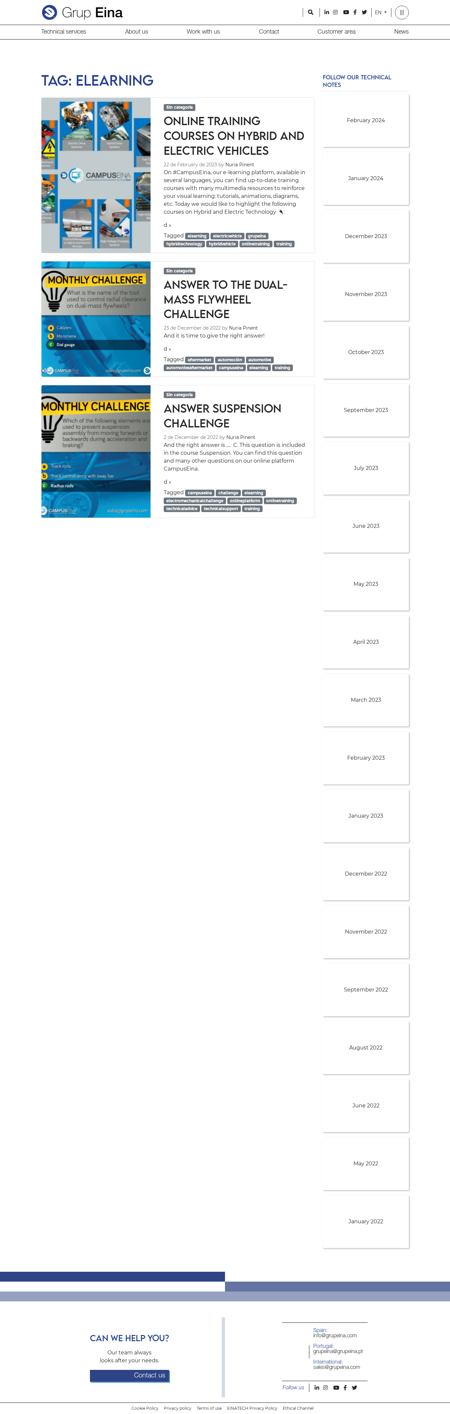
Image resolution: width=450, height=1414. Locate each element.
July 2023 (366, 468)
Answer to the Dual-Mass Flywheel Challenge (226, 299)
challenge (228, 492)
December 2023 (366, 236)
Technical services (63, 32)
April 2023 (366, 642)
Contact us (149, 1376)
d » (167, 225)
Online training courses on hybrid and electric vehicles (234, 135)
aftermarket (199, 359)
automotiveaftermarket (189, 367)
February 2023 (366, 758)
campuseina (231, 367)
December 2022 (366, 874)
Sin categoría (179, 107)
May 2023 (365, 584)
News (401, 32)
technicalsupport (221, 508)
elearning (197, 235)
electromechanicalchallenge (194, 500)
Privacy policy (177, 1408)
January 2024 (365, 178)
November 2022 (366, 932)
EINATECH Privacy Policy (252, 1408)
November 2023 (366, 294)
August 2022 (365, 1048)
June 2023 (366, 526)
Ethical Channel (298, 1408)
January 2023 (366, 816)
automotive (259, 359)
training (284, 243)
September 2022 (366, 990)
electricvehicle (227, 235)
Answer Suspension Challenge (222, 415)
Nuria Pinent (239, 165)
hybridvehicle (222, 243)
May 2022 (365, 1163)
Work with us (203, 32)
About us (136, 32)
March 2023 (366, 700)
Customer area (336, 32)
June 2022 (366, 1105)
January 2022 (366, 1221)
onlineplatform (245, 500)
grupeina (257, 235)
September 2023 (366, 410)
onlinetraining (256, 243)
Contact (269, 32)
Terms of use (209, 1408)
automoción (230, 359)
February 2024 (366, 120)
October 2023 (366, 352)
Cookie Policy (144, 1408)
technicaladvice (181, 508)
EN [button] (379, 12)
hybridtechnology (184, 243)
